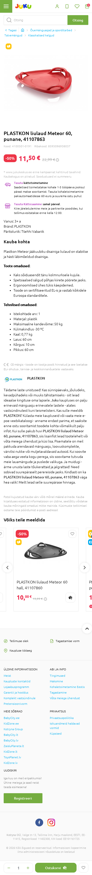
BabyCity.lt (11, 735)
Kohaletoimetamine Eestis (67, 687)
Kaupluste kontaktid (17, 681)
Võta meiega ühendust (65, 698)
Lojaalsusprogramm (16, 687)
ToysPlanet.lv (12, 757)
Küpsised (56, 733)
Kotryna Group (13, 729)
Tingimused (57, 675)
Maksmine (56, 681)
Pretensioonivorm (15, 704)
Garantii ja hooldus (16, 692)
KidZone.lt (10, 751)
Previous (7, 567)
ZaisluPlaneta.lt (14, 746)
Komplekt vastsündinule (20, 698)
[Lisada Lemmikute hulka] (83, 868)
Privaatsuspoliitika (62, 718)
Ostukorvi (53, 868)
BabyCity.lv (11, 740)
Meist (7, 675)
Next (85, 567)
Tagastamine (58, 692)
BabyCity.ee (12, 718)
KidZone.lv (11, 763)
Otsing (78, 20)
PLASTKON (36, 378)
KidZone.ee (11, 723)
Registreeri (23, 798)
